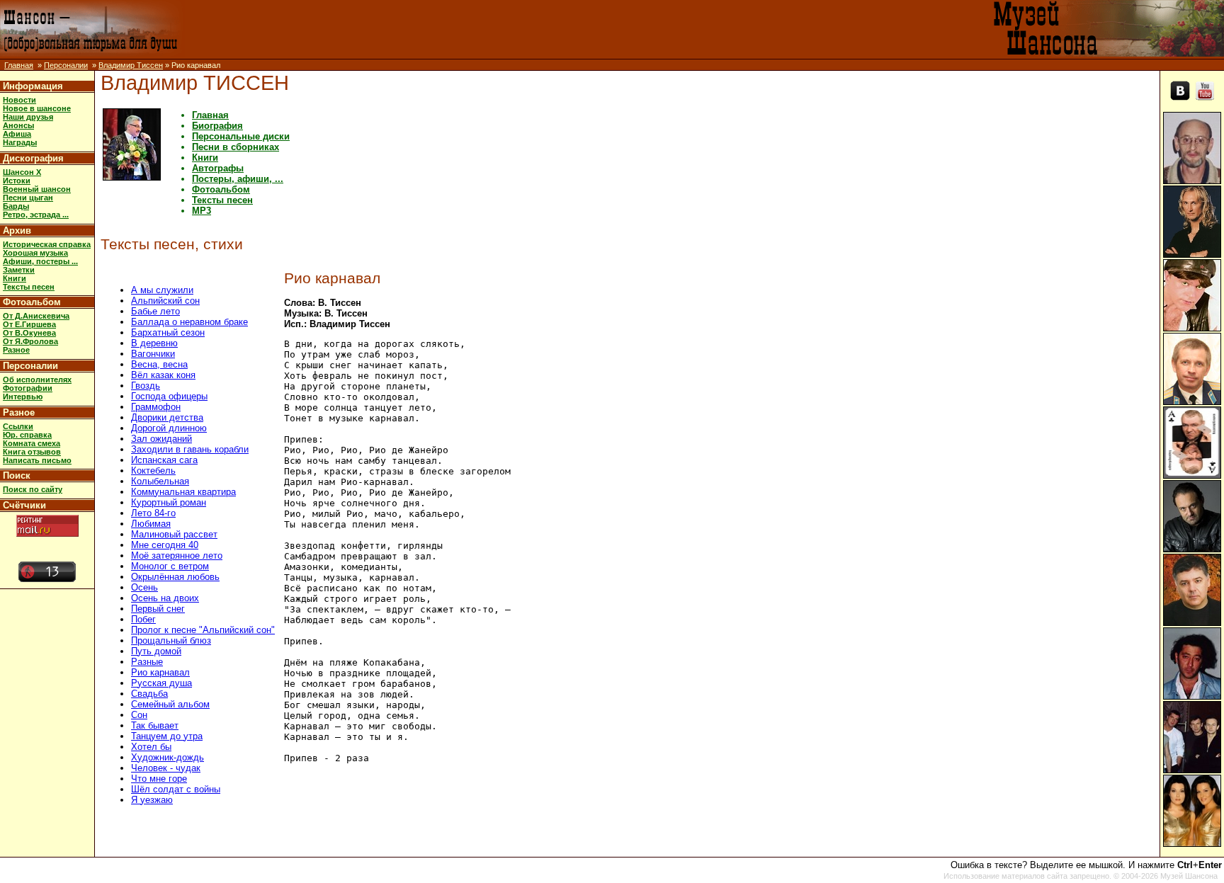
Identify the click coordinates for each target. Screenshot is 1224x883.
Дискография (33, 158)
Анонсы (18, 125)
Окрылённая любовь (175, 576)
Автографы (218, 168)
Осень (144, 587)
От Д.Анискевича (36, 316)
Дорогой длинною (169, 428)
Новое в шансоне (37, 108)
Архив (17, 230)
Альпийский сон (165, 300)
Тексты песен (29, 287)
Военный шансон (37, 189)
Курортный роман (168, 502)
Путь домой (156, 651)
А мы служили (162, 290)
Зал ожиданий (161, 438)
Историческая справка (47, 244)
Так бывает (154, 725)
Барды (16, 206)
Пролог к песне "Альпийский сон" (203, 630)
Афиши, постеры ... (40, 261)
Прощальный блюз (171, 640)
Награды (20, 142)
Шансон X (22, 172)
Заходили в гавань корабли (190, 449)
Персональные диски (241, 136)
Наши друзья (28, 117)
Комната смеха (31, 443)
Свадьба (149, 693)
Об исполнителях (37, 379)
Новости (19, 100)
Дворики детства (167, 417)
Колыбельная (160, 481)
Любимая (151, 523)
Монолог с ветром (170, 566)
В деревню (154, 343)
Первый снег (158, 608)
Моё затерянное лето (176, 555)
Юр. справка (27, 435)
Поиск (16, 475)
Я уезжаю (152, 799)
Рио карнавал (160, 672)
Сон (139, 715)
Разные (147, 661)
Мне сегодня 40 (164, 545)
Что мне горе (159, 778)
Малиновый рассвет (174, 534)
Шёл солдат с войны (175, 789)
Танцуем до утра (167, 736)
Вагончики (153, 353)
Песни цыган (28, 197)
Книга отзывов (32, 452)
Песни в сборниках (235, 147)
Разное (16, 350)
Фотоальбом (32, 302)
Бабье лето (155, 311)
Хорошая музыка (35, 253)
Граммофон (156, 406)
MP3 (201, 210)
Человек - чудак (165, 768)
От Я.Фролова (30, 341)
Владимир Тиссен (130, 65)
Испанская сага (164, 460)
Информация (33, 86)
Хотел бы (151, 746)
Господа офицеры (169, 396)
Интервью (22, 396)
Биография (217, 125)
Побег (143, 619)
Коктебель (153, 470)
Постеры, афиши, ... (237, 178)
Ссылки (18, 426)
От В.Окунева (29, 333)
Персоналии (66, 65)
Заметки (19, 270)
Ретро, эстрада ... (36, 214)
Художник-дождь (167, 757)
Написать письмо (37, 460)
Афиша (17, 134)
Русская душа (161, 683)
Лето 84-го (153, 513)
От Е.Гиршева (29, 324)
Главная (18, 65)
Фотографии (27, 388)
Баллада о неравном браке (189, 322)
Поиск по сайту (32, 489)
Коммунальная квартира (183, 491)
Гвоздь (145, 385)
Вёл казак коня (163, 375)
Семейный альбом (170, 704)
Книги (14, 278)
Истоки (16, 180)
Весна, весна (159, 364)
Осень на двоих (165, 598)
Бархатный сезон (168, 332)
